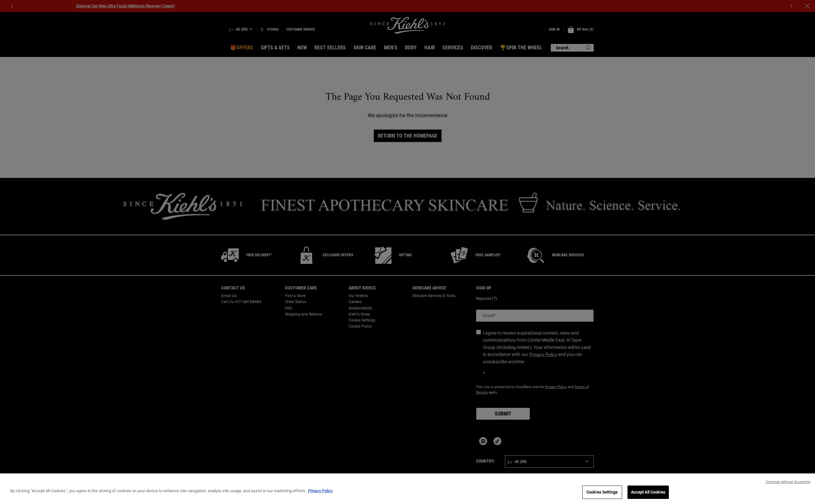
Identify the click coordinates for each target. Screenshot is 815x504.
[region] (407, 488)
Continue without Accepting (788, 482)
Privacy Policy (320, 490)
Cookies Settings (602, 492)
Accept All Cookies (648, 492)
